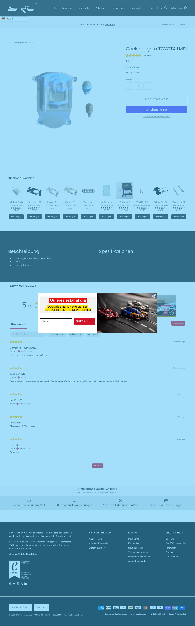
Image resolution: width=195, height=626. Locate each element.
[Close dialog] (154, 295)
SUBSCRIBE (84, 321)
